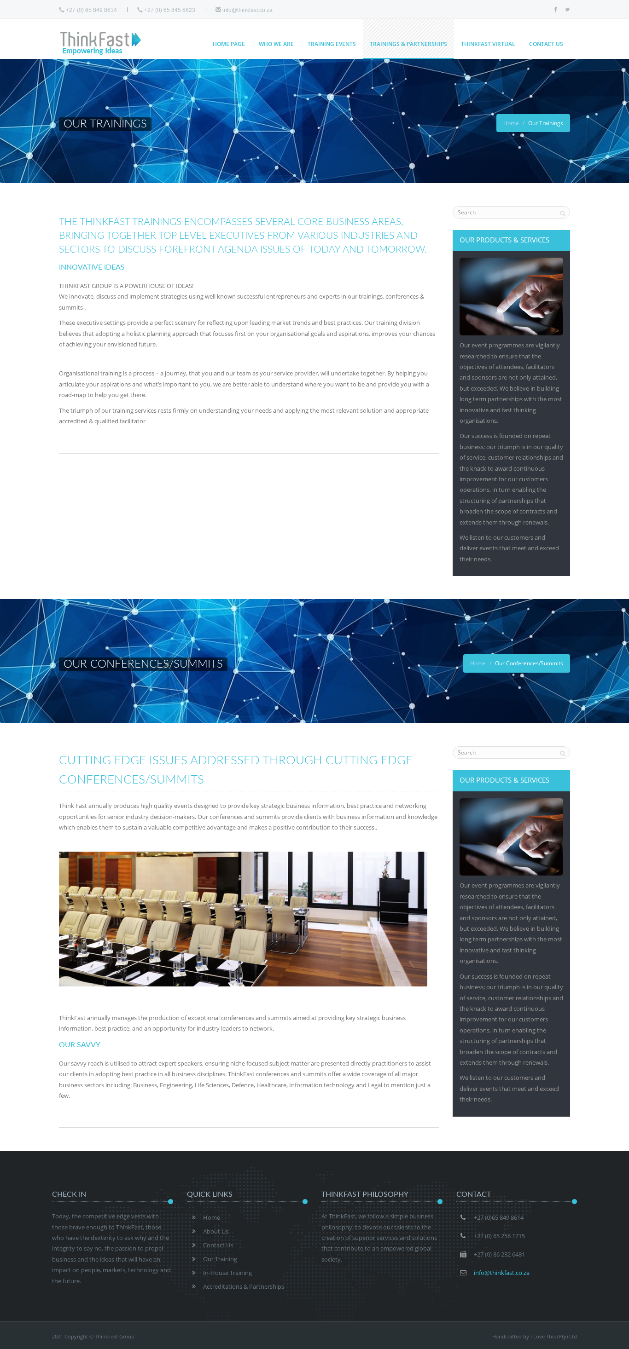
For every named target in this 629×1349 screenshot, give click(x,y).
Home (511, 123)
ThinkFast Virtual (488, 44)
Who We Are (276, 44)
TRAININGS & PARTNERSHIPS (408, 44)
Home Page (229, 44)
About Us (215, 1231)
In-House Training (227, 1272)
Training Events (332, 44)
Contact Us (218, 1245)
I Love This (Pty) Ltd (553, 1336)
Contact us (546, 44)
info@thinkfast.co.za (247, 10)
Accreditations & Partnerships (243, 1286)
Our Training (220, 1259)
